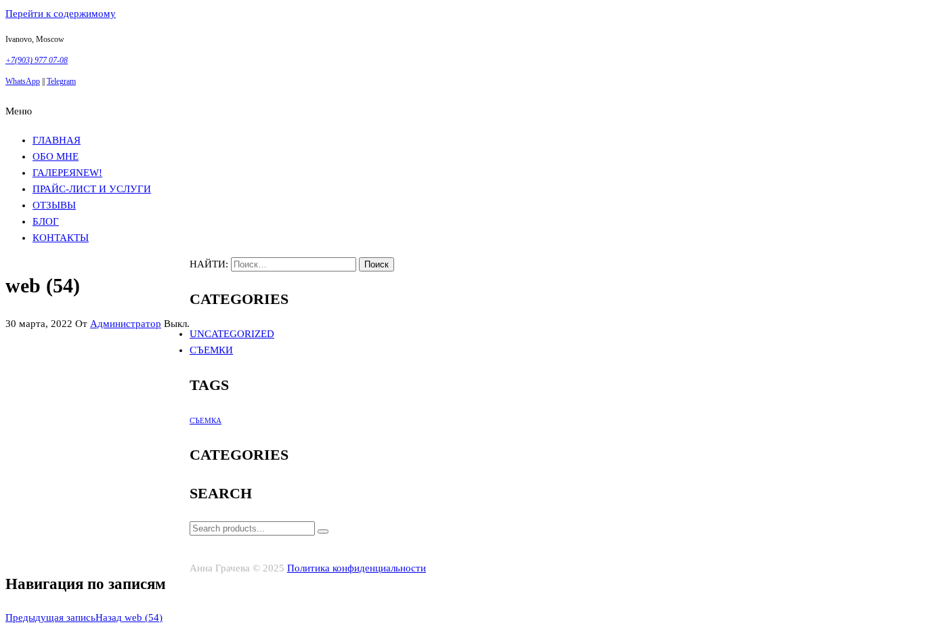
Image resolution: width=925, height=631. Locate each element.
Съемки (211, 350)
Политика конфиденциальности (356, 568)
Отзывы (54, 205)
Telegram (61, 81)
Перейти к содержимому (60, 13)
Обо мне (56, 156)
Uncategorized (232, 333)
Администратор (125, 323)
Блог (46, 221)
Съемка (205, 421)
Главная (57, 140)
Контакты (61, 237)
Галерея (67, 172)
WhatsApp (22, 81)
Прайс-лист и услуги (92, 188)
